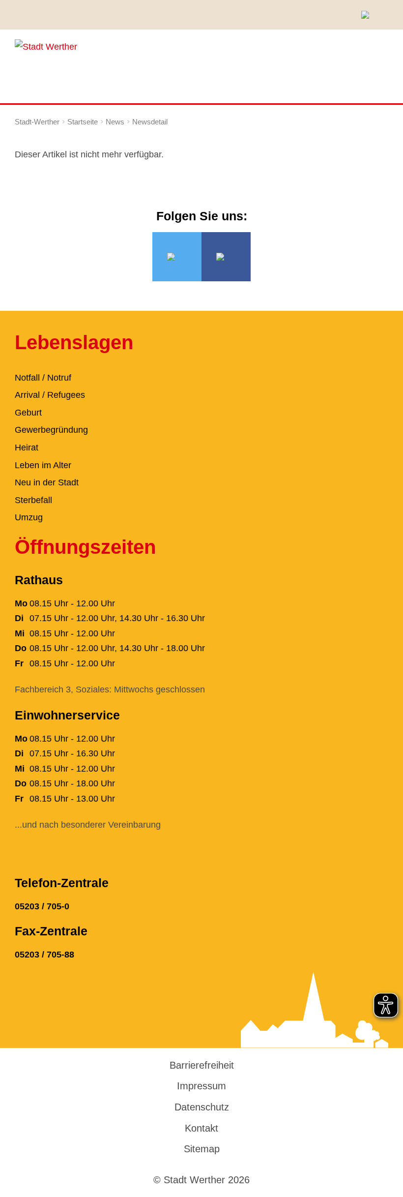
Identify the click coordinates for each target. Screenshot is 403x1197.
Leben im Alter (43, 465)
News (115, 122)
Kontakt (201, 1128)
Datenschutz (201, 1107)
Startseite (82, 122)
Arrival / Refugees (50, 395)
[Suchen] (368, 15)
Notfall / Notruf (43, 378)
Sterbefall (33, 500)
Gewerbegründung (51, 430)
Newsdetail (150, 122)
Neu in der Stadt (47, 482)
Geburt (28, 413)
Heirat (26, 447)
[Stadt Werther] (46, 46)
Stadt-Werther (37, 122)
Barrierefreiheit (202, 1065)
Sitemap (202, 1148)
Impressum (201, 1085)
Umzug (29, 517)
